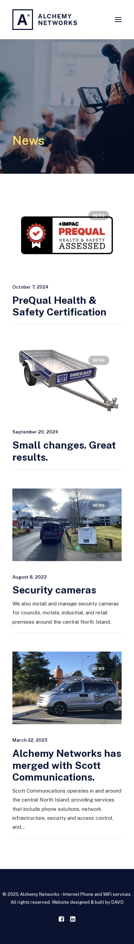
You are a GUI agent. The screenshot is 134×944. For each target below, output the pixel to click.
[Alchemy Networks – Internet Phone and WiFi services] (44, 19)
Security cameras (54, 590)
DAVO (117, 902)
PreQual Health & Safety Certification (59, 306)
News (99, 215)
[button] (118, 19)
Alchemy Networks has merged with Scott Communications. (66, 765)
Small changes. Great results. (64, 451)
